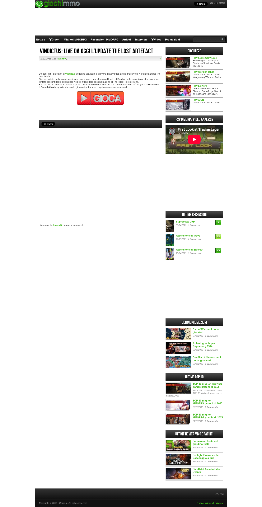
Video (157, 39)
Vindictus (70, 74)
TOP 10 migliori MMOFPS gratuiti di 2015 (207, 402)
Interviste (141, 39)
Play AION (198, 100)
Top (222, 494)
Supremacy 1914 (185, 221)
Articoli (127, 39)
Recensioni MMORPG (105, 39)
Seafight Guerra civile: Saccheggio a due (206, 456)
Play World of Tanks (203, 72)
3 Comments (194, 253)
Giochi (56, 39)
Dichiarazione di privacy (210, 503)
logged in (58, 225)
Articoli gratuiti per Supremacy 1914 (204, 345)
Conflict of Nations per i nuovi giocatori (207, 359)
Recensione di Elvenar (189, 249)
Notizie (40, 39)
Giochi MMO (217, 3)
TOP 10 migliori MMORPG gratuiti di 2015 (208, 416)
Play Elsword (200, 86)
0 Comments (194, 239)
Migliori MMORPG (75, 39)
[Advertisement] (100, 166)
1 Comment (194, 225)
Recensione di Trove (188, 235)
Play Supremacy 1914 (205, 58)
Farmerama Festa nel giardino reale (205, 442)
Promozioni (172, 39)
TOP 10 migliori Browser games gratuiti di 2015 (207, 385)
